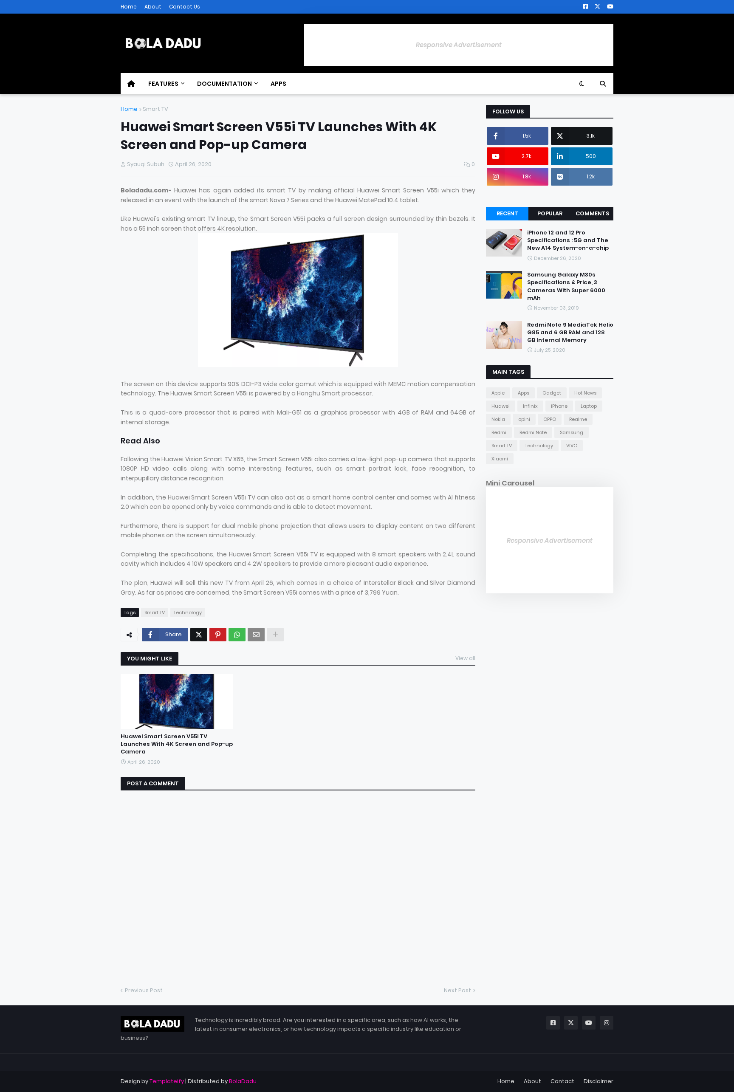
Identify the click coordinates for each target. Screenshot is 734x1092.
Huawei (500, 406)
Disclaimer (598, 1081)
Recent (507, 213)
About (152, 6)
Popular (549, 213)
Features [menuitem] (163, 83)
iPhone (559, 406)
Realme (578, 419)
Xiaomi (499, 458)
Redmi (498, 432)
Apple (498, 392)
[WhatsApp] (237, 634)
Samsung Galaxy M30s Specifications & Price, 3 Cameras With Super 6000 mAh (566, 286)
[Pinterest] (217, 634)
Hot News (585, 392)
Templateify (167, 1081)
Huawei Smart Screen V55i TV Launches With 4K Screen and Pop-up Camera (177, 744)
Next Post (457, 990)
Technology (188, 612)
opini (524, 419)
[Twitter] (198, 634)
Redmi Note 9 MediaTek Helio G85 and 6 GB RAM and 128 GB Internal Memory (570, 332)
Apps (523, 392)
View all (465, 658)
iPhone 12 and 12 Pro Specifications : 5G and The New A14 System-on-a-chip (568, 240)
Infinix (530, 406)
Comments (592, 213)
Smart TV (155, 109)
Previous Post (144, 990)
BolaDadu (243, 1081)
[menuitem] (131, 83)
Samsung (571, 432)
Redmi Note (533, 432)
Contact (562, 1081)
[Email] (256, 634)
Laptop (589, 406)
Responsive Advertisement (459, 44)
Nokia (498, 419)
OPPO (549, 419)
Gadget (551, 392)
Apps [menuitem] (278, 83)
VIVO (571, 445)
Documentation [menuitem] (224, 83)
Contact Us (184, 6)
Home (129, 6)
